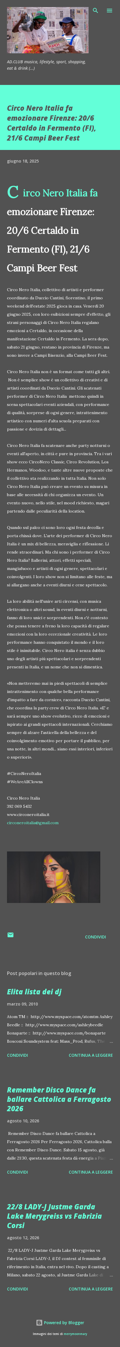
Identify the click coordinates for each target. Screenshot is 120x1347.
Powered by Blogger (63, 1322)
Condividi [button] (95, 937)
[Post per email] (10, 937)
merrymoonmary (75, 1334)
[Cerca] (95, 10)
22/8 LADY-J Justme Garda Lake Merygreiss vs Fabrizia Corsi (54, 1216)
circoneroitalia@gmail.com (33, 822)
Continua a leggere (91, 1055)
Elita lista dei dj (34, 991)
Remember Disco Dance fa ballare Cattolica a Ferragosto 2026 (59, 1099)
